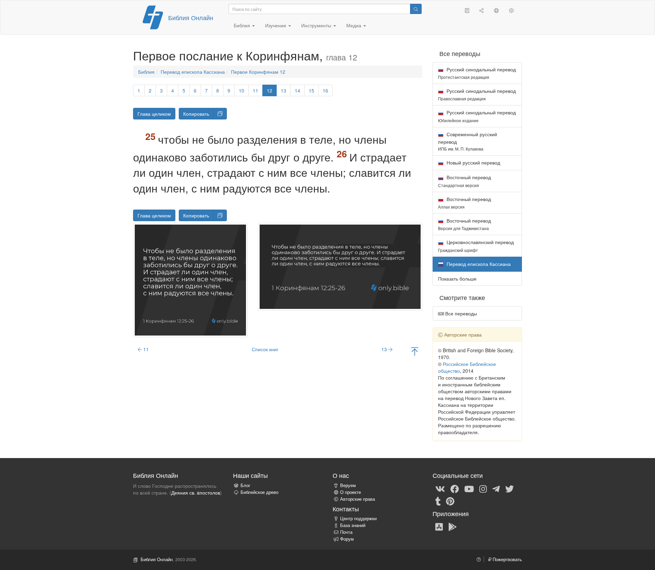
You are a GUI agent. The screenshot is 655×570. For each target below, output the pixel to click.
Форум (347, 539)
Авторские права (357, 499)
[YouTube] (469, 488)
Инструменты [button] (317, 25)
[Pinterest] (450, 501)
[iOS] (439, 526)
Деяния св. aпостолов (195, 492)
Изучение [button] (276, 25)
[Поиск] (416, 9)
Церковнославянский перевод (476, 246)
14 (297, 90)
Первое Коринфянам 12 (258, 71)
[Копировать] (220, 113)
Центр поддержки (358, 518)
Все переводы (460, 313)
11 (255, 90)
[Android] (452, 526)
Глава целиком (154, 113)
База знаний (352, 525)
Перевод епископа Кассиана (193, 71)
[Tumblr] (438, 501)
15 (311, 90)
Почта (346, 532)
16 (325, 90)
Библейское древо (259, 492)
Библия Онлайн (190, 17)
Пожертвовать (506, 559)
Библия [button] (242, 25)
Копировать (196, 113)
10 (241, 90)
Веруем (348, 485)
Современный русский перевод (467, 141)
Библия (146, 71)
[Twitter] (509, 488)
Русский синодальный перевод (477, 73)
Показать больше (457, 278)
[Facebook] (454, 488)
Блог (245, 485)
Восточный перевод (464, 181)
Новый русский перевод (472, 162)
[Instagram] (483, 488)
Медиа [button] (354, 25)
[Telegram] (496, 488)
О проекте (350, 492)
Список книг (265, 349)
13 (283, 90)
